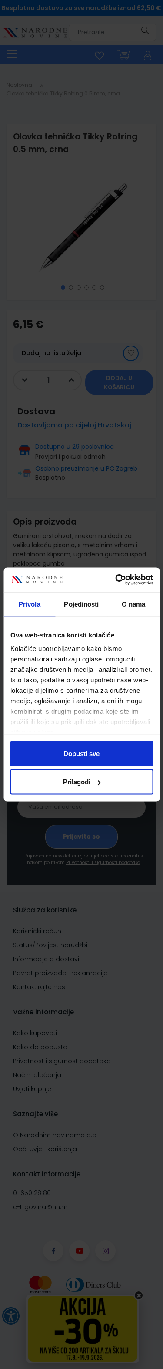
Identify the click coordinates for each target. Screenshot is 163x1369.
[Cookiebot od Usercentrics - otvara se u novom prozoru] (116, 580)
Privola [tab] (29, 603)
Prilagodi (76, 782)
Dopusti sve (81, 753)
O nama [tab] (134, 603)
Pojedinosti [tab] (81, 603)
